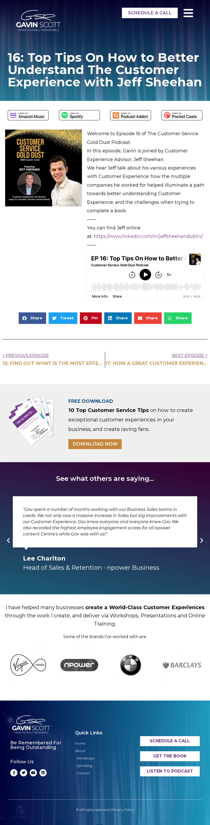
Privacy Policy (122, 810)
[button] (32, 318)
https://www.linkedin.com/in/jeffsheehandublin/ (148, 236)
